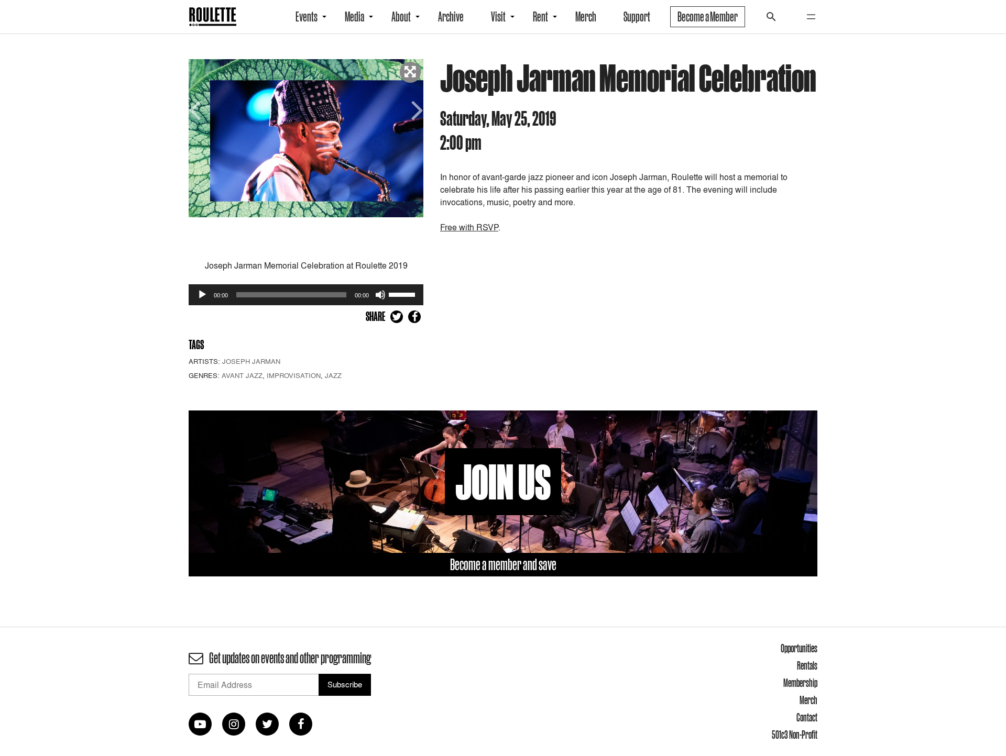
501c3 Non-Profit (794, 734)
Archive (451, 17)
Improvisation (294, 375)
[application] (306, 294)
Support (637, 17)
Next (415, 109)
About (401, 17)
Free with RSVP (469, 227)
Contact (806, 717)
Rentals (807, 665)
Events (307, 17)
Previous (196, 109)
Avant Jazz (242, 375)
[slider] (403, 293)
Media (354, 17)
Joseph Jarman (251, 361)
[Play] (202, 295)
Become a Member (707, 17)
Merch (585, 17)
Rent (540, 17)
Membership (800, 683)
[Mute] (380, 295)
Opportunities (799, 648)
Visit (498, 17)
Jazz (333, 375)
